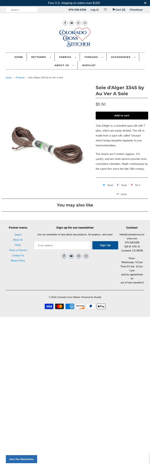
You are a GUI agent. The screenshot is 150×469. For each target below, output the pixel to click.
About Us (63, 65)
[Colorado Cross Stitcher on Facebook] (65, 23)
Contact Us (18, 255)
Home (18, 57)
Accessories (121, 57)
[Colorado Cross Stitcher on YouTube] (71, 23)
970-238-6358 (77, 9)
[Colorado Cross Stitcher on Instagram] (78, 23)
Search (18, 234)
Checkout (136, 9)
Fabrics (66, 57)
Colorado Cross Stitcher (68, 297)
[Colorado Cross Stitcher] (75, 38)
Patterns (39, 57)
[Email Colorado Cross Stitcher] (84, 23)
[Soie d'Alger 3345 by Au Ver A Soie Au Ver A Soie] (47, 129)
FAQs (18, 245)
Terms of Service (18, 250)
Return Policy (18, 260)
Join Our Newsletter (21, 459)
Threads (92, 57)
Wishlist (89, 65)
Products (20, 77)
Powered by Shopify (91, 297)
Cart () (120, 9)
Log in (95, 9)
